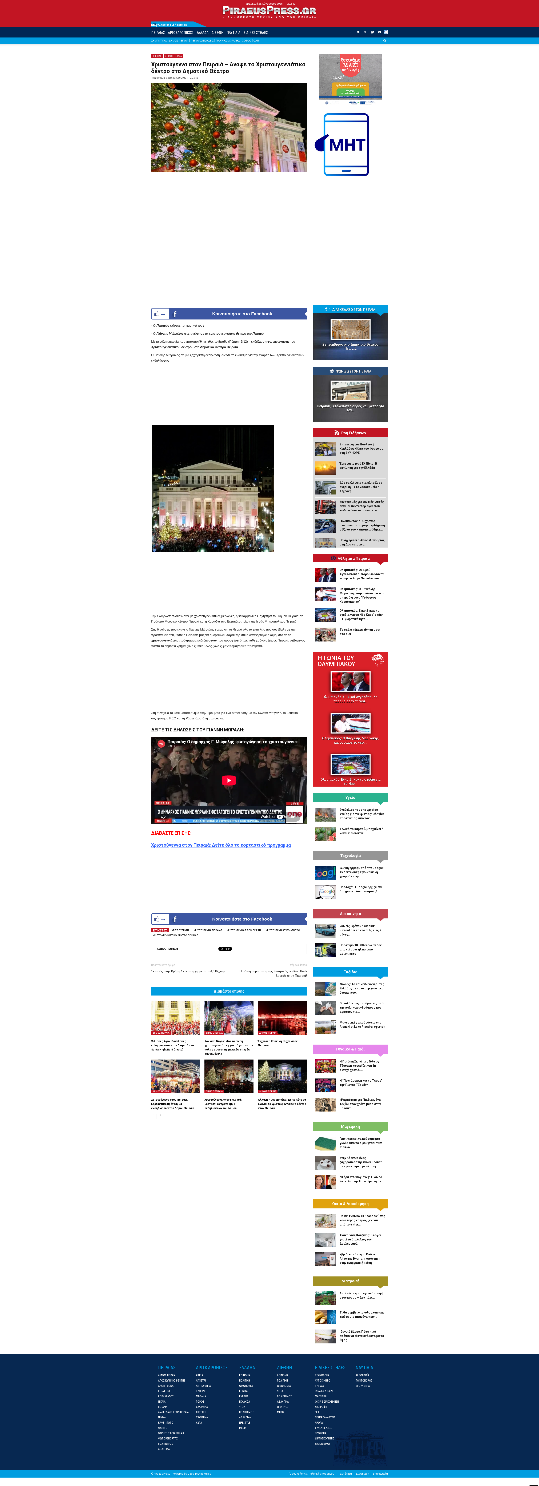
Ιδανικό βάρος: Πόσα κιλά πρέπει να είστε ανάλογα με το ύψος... (362, 1336)
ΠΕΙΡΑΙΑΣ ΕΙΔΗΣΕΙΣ (202, 40)
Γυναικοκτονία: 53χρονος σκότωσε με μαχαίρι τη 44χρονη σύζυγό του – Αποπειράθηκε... (362, 525)
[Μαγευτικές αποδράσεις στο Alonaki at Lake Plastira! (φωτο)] (325, 1027)
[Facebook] (351, 33)
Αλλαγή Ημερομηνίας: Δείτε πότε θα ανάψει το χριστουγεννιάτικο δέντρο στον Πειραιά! (282, 1104)
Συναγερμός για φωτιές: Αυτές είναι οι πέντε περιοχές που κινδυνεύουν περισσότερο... (362, 506)
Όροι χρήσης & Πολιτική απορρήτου (312, 1473)
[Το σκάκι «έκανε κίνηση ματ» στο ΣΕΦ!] (325, 634)
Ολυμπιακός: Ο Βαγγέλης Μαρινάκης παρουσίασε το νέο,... (350, 740)
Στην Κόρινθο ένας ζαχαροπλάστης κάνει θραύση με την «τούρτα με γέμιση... (361, 1162)
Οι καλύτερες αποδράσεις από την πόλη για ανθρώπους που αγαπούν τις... (362, 1007)
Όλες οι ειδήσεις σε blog (169, 25)
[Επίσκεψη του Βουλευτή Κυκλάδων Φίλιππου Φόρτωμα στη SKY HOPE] (325, 449)
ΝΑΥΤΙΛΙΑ (233, 32)
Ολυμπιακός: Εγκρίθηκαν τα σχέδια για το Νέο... (350, 782)
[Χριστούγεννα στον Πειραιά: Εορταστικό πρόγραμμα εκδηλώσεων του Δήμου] (228, 1076)
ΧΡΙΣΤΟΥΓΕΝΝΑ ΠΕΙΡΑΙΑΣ (208, 930)
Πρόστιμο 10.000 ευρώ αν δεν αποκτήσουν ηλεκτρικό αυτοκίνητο (361, 949)
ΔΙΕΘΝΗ (217, 32)
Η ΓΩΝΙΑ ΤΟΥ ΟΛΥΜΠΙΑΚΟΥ (336, 661)
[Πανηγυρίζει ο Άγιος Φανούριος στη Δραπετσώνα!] (325, 545)
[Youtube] (379, 33)
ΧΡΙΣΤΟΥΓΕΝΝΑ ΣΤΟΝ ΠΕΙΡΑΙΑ (244, 930)
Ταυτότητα (345, 1473)
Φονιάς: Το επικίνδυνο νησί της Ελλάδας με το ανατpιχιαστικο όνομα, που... (362, 988)
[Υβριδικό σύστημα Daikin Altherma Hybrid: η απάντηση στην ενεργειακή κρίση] (325, 1259)
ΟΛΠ (256, 40)
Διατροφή (350, 1281)
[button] (385, 44)
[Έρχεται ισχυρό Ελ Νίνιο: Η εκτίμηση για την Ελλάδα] (325, 468)
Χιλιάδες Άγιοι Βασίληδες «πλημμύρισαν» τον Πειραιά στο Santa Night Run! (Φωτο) (172, 1045)
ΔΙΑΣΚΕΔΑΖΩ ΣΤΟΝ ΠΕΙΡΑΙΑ (353, 309)
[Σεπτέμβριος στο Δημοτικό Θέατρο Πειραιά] (350, 329)
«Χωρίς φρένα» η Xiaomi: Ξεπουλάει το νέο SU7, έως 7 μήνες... (360, 930)
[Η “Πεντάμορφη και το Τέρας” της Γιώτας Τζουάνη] (325, 1085)
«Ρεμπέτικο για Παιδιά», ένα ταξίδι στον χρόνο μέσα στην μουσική (360, 1104)
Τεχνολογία (350, 856)
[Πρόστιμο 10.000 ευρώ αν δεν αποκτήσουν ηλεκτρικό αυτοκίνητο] (325, 950)
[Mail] (358, 33)
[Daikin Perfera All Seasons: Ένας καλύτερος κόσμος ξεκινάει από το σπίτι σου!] (325, 1221)
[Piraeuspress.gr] (269, 12)
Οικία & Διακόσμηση (350, 1204)
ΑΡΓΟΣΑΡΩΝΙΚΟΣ (180, 32)
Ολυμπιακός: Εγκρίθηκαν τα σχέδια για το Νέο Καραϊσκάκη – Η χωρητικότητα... (361, 615)
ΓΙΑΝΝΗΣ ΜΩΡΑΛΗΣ (228, 40)
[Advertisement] (229, 395)
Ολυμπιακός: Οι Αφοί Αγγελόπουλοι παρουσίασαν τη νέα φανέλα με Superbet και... (362, 574)
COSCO (246, 40)
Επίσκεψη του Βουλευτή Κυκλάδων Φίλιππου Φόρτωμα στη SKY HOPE (361, 448)
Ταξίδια (351, 972)
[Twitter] (372, 33)
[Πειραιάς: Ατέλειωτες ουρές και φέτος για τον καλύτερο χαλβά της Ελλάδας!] (350, 391)
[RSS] (365, 33)
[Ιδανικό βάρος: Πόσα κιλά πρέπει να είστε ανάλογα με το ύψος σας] (325, 1336)
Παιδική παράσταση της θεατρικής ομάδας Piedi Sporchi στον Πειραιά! (273, 973)
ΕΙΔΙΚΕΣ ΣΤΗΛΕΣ (255, 32)
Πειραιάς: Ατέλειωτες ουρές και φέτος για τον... (350, 408)
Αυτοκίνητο (350, 914)
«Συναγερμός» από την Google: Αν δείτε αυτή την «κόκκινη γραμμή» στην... (362, 872)
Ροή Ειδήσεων (353, 433)
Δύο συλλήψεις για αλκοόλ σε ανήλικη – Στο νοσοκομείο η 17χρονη (361, 487)
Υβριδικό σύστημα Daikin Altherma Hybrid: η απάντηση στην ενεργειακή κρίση (360, 1258)
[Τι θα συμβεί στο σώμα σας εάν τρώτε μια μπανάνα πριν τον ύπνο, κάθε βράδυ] (325, 1317)
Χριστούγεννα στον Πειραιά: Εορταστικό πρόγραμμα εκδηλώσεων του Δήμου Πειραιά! (173, 1104)
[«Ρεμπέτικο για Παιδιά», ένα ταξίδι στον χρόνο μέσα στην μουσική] (325, 1105)
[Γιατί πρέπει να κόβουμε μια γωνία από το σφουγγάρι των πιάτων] (325, 1144)
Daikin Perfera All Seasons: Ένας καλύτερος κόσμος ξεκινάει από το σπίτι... (362, 1220)
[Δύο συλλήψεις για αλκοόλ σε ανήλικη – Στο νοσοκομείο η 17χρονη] (325, 487)
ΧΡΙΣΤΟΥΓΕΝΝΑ (180, 930)
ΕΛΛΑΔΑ (202, 32)
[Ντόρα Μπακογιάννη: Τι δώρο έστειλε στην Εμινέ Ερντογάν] (325, 1182)
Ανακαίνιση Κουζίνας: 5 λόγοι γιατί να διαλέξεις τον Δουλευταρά (360, 1239)
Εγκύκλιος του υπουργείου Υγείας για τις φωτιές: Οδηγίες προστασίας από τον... (362, 814)
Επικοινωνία (380, 1473)
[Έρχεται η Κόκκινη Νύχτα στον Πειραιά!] (282, 1018)
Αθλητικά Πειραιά (354, 558)
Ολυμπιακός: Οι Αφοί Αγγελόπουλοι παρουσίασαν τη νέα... (351, 699)
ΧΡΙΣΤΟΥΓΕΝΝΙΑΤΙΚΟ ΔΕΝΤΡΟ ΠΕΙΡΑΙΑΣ (175, 935)
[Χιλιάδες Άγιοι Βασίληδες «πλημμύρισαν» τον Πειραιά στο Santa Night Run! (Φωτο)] (175, 1018)
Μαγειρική (350, 1126)
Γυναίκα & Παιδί (350, 1049)
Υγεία (350, 797)
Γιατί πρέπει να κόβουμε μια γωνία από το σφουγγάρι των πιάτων (361, 1143)
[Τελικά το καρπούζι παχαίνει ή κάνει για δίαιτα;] (325, 834)
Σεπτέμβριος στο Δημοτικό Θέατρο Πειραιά (350, 346)
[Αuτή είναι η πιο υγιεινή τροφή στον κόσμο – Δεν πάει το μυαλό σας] (325, 1298)
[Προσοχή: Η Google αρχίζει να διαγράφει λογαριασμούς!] (325, 892)
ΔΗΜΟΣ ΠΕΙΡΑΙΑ (178, 40)
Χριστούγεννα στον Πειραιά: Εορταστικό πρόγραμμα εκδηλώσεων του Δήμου (223, 1104)
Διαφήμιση (362, 1473)
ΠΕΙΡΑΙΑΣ (158, 32)
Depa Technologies (199, 1473)
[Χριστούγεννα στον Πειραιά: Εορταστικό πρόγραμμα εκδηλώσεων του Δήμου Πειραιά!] (175, 1076)
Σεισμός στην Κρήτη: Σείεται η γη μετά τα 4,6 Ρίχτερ (188, 971)
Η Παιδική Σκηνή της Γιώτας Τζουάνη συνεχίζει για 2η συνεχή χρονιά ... (359, 1066)
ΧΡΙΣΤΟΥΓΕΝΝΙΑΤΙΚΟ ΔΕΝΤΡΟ (283, 930)
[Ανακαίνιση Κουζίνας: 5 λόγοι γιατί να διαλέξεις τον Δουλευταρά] (325, 1240)
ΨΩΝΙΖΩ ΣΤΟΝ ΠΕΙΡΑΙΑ (353, 371)
